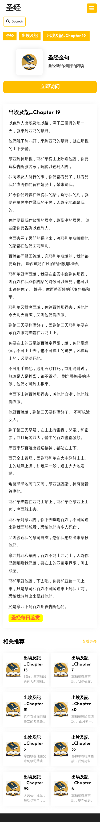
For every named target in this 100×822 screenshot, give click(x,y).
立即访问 (50, 87)
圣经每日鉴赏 (25, 618)
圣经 (13, 8)
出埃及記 (30, 36)
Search (17, 21)
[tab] (92, 8)
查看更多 (89, 642)
